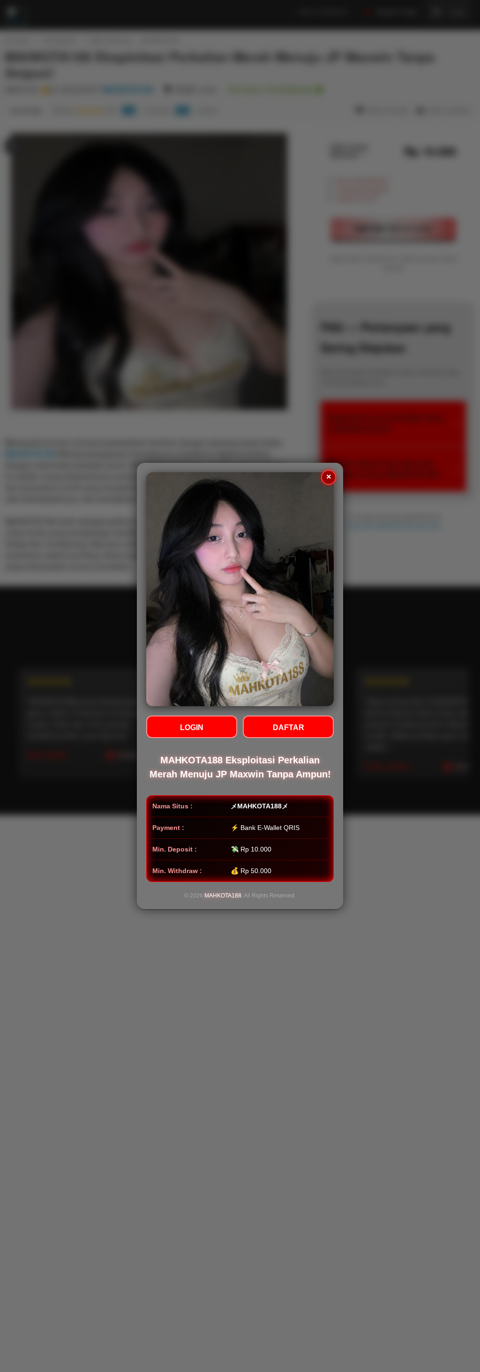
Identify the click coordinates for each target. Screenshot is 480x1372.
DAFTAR (288, 727)
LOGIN (191, 727)
